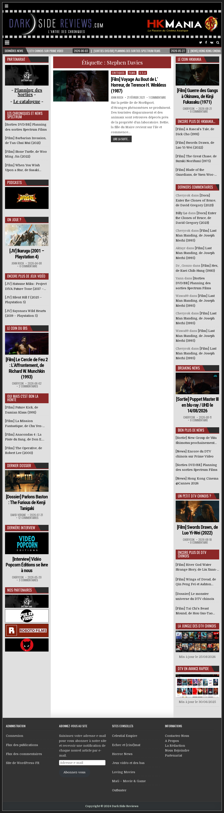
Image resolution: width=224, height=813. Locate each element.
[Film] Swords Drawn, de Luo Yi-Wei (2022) (197, 530)
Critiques (118, 73)
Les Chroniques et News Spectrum (24, 115)
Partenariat (173, 755)
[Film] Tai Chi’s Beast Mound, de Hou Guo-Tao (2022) (194, 611)
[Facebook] (206, 43)
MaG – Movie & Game (129, 781)
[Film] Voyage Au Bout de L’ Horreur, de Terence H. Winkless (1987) (138, 85)
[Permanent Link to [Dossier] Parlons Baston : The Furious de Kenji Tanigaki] (27, 481)
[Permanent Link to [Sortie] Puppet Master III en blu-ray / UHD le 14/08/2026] (197, 383)
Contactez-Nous (177, 736)
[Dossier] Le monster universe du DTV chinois (195, 596)
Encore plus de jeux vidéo (26, 276)
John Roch (117, 97)
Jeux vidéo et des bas (128, 763)
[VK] (211, 43)
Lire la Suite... (121, 139)
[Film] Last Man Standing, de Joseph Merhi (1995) (196, 235)
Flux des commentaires (24, 754)
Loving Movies (123, 772)
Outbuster (119, 790)
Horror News (122, 754)
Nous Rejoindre (177, 750)
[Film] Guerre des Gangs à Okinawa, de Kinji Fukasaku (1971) (197, 96)
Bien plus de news (191, 430)
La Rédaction (175, 745)
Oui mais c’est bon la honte (22, 398)
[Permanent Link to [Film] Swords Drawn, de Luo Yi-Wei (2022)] (197, 511)
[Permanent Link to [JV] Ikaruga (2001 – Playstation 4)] (27, 235)
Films (132, 73)
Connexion (14, 736)
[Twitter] (200, 43)
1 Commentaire (157, 97)
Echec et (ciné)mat (126, 745)
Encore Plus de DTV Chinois (192, 554)
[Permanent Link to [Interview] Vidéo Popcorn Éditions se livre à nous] (27, 543)
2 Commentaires (28, 386)
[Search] (217, 43)
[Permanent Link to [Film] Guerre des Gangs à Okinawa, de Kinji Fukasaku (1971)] (197, 75)
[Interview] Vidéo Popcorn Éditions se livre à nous (27, 564)
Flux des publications (22, 745)
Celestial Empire (124, 736)
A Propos (172, 741)
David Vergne (18, 514)
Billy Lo (181, 213)
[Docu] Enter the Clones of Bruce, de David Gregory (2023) (196, 200)
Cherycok (18, 383)
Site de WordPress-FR (22, 763)
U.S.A (143, 73)
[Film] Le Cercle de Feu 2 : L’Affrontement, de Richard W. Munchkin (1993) (27, 368)
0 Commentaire (28, 266)
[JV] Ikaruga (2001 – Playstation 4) (26, 253)
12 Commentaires (28, 517)
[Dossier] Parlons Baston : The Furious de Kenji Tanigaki (27, 502)
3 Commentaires (28, 580)
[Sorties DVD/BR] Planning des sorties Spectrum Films (193, 283)
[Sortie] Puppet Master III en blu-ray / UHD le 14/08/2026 (197, 405)
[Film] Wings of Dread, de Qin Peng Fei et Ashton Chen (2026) (196, 582)
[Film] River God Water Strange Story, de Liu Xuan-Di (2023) (196, 567)
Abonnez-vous (74, 772)
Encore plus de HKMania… (196, 121)
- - (26, 101)
